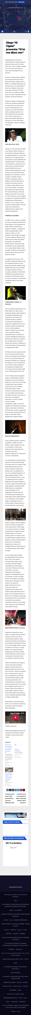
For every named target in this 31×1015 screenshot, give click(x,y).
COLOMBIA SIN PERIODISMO (20, 920)
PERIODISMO (13, 990)
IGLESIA (26, 959)
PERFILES (25, 986)
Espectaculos (19, 949)
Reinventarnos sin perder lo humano (15, 994)
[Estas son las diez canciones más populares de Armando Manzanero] (10, 755)
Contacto (19, 929)
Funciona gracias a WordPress (11, 894)
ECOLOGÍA (15, 933)
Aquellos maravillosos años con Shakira (19, 751)
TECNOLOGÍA (14, 1001)
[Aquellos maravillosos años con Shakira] (19, 746)
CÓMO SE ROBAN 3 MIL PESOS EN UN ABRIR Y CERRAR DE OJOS (15, 925)
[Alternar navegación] (14, 31)
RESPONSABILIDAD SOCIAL (10, 997)
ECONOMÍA (22, 933)
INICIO (15, 963)
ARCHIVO (6, 920)
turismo (18, 1011)
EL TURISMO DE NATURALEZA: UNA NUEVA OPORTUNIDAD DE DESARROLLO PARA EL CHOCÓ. (15, 944)
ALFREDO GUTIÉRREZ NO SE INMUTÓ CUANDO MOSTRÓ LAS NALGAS (15, 915)
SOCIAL (8, 1001)
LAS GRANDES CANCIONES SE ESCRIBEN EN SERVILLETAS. (15, 967)
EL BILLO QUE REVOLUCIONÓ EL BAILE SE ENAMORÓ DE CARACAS (15, 938)
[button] (25, 31)
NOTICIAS (19, 982)
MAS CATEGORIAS (15, 972)
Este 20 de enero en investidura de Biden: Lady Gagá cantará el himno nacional (21, 798)
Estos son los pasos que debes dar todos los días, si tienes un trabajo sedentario (15, 954)
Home (15, 900)
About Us (11, 910)
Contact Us (6, 929)
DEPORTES (9, 933)
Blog (11, 920)
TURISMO (13, 1011)
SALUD (20, 997)
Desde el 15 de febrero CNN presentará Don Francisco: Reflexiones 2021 (9, 798)
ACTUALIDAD (18, 910)
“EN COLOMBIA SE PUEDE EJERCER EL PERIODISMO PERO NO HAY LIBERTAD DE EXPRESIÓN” (15, 905)
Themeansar (15, 896)
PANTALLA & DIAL (7, 986)
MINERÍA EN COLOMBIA (9, 982)
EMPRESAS (12, 949)
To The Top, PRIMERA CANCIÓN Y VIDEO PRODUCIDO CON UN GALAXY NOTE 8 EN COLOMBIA (15, 1006)
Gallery (21, 959)
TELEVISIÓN (22, 1001)
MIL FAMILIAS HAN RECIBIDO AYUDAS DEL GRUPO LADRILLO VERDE (15, 977)
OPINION (25, 982)
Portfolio (19, 990)
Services (25, 997)
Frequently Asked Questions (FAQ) (11, 959)
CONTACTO (13, 929)
